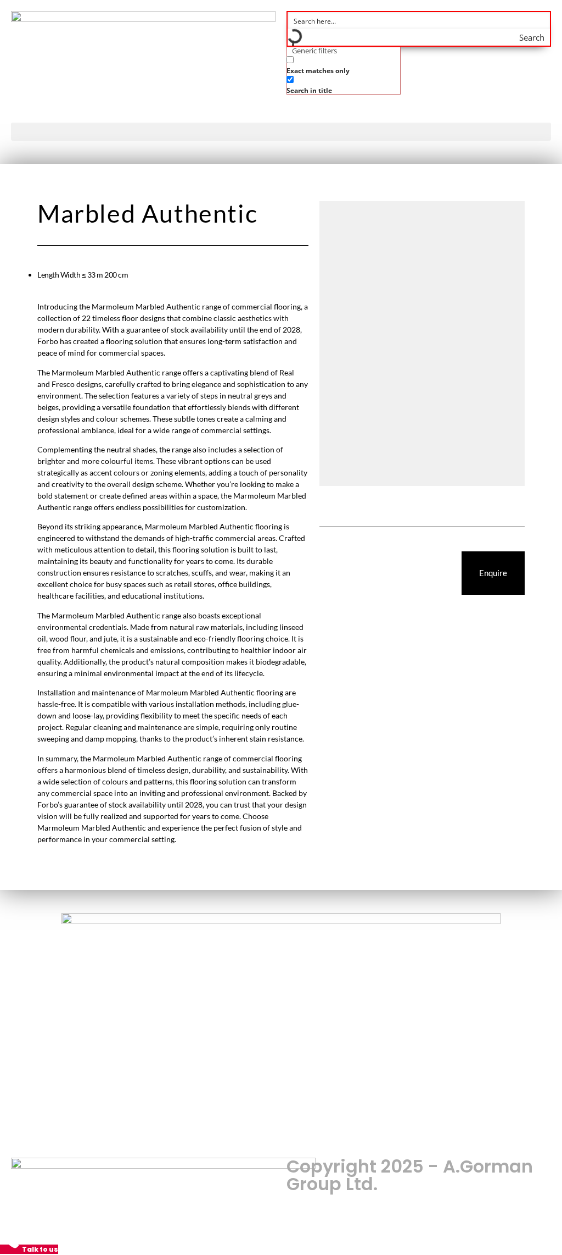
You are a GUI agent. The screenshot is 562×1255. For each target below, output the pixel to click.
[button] (281, 132)
